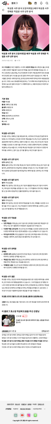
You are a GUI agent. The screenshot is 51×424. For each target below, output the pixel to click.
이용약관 (15, 409)
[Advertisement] (25, 375)
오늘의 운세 (10, 404)
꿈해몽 (29, 404)
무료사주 (17, 404)
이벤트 (35, 3)
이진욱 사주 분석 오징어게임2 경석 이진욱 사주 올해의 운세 (21, 347)
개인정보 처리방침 (25, 409)
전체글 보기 (45, 331)
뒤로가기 (3, 10)
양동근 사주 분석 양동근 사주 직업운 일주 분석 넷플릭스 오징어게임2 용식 (25, 338)
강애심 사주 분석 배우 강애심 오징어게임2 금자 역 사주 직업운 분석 (24, 335)
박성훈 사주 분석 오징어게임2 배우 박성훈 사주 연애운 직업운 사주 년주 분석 (25, 341)
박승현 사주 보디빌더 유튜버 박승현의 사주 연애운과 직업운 (21, 344)
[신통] (5, 3)
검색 (47, 3)
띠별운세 (23, 404)
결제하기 (30, 3)
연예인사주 (41, 404)
